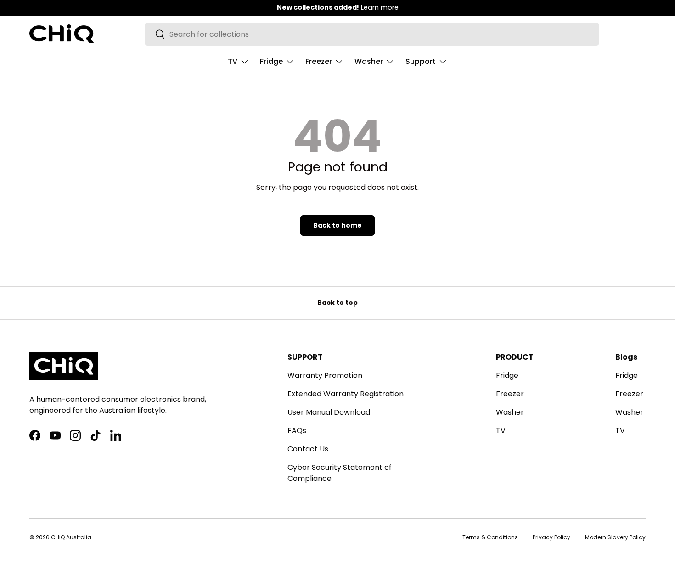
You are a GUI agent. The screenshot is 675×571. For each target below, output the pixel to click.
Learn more (380, 7)
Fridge (271, 61)
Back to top (337, 302)
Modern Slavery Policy (615, 537)
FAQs (296, 430)
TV (232, 61)
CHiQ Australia (71, 537)
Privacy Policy (551, 537)
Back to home (337, 225)
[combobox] (372, 34)
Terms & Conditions (490, 537)
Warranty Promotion (324, 375)
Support (420, 61)
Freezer (318, 61)
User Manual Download (328, 412)
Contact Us (307, 449)
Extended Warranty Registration (345, 393)
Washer (368, 61)
